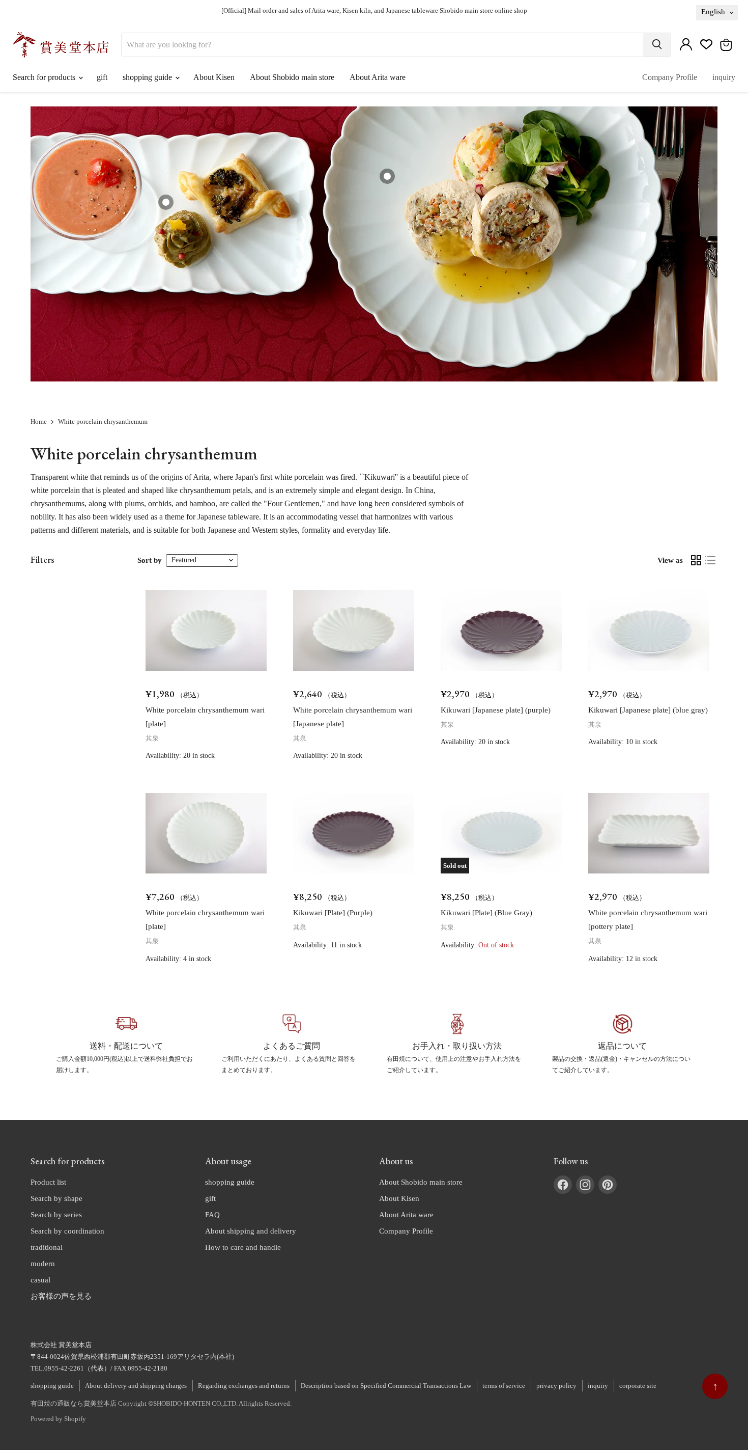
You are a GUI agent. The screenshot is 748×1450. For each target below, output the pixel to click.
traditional (47, 1247)
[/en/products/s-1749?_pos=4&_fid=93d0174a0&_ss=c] (648, 630)
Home (39, 421)
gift (102, 77)
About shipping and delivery (250, 1231)
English (713, 12)
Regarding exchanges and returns (244, 1385)
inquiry (723, 77)
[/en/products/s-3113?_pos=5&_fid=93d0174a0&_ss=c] (206, 833)
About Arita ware (378, 77)
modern (43, 1264)
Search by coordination (67, 1231)
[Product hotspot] (166, 202)
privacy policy (556, 1385)
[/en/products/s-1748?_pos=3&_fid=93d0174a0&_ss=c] (501, 630)
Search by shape (56, 1198)
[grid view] (696, 560)
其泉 (152, 738)
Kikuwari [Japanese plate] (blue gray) (648, 710)
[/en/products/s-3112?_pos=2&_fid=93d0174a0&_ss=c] (353, 630)
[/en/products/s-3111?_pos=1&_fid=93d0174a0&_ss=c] (206, 630)
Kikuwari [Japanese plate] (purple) (496, 710)
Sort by (149, 560)
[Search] (657, 45)
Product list (48, 1182)
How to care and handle (243, 1247)
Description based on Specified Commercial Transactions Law (386, 1385)
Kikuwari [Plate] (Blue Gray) (486, 913)
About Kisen (214, 77)
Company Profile (669, 77)
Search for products (45, 77)
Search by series (56, 1215)
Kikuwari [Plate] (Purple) (332, 913)
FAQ (212, 1215)
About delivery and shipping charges (136, 1385)
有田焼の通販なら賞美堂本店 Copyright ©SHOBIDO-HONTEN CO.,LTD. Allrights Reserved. (161, 1403)
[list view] (710, 560)
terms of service (503, 1385)
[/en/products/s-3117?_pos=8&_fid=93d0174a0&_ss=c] (648, 833)
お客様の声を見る (61, 1296)
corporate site (637, 1385)
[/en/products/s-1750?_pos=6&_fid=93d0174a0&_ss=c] (353, 833)
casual (40, 1280)
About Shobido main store (292, 77)
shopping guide (148, 77)
